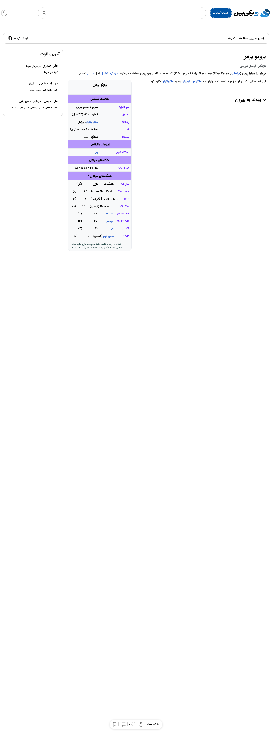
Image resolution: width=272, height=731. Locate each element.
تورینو (109, 221)
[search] (44, 13)
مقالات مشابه (152, 724)
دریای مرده (32, 66)
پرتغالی (235, 73)
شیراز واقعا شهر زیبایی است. (44, 90)
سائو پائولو (92, 122)
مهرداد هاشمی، (48, 83)
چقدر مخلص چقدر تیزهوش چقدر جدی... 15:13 (34, 108)
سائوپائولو (108, 236)
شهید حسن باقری (28, 101)
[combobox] (127, 13)
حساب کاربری (221, 13)
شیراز (31, 84)
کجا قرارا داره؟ (51, 72)
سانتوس (108, 214)
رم (96, 152)
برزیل (90, 73)
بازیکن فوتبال (109, 73)
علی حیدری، (49, 65)
